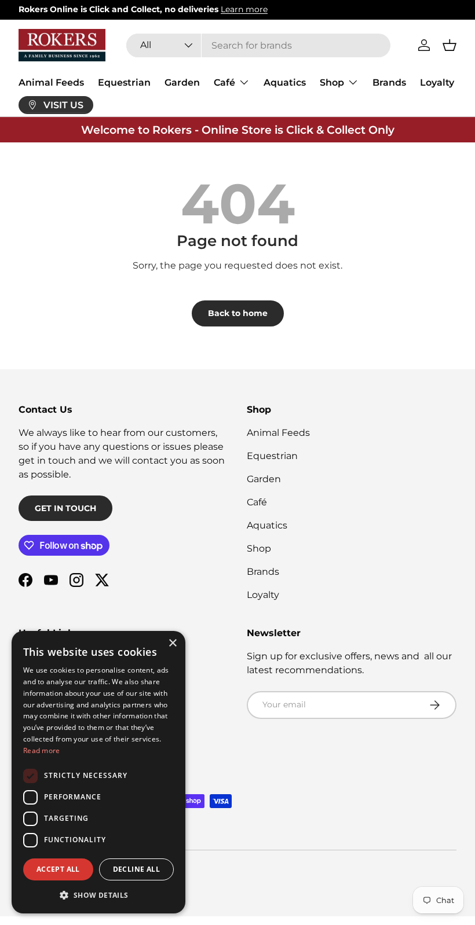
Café (257, 502)
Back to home (238, 313)
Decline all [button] (136, 869)
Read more (41, 750)
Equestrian (124, 82)
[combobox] (258, 45)
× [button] (172, 643)
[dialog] (98, 772)
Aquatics (285, 82)
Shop (259, 548)
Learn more (244, 9)
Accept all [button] (58, 869)
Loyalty (437, 82)
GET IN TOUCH (65, 508)
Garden (182, 82)
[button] (449, 45)
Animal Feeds (51, 82)
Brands (389, 82)
